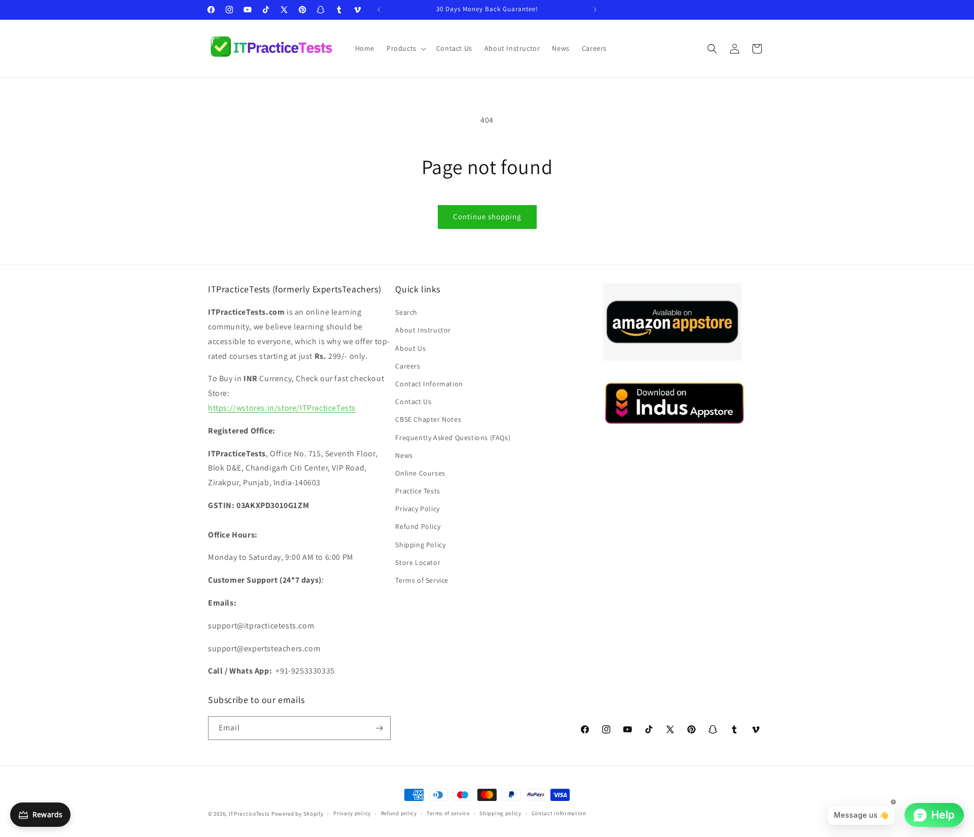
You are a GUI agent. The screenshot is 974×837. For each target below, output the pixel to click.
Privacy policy (352, 813)
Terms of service (448, 813)
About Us (410, 348)
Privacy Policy (417, 508)
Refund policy (399, 813)
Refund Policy (417, 526)
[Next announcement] (595, 9)
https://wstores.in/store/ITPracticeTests (282, 408)
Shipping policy (500, 813)
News (403, 455)
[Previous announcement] (379, 9)
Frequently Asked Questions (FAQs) (452, 437)
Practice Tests (417, 490)
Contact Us (413, 401)
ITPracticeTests (249, 813)
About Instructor (423, 329)
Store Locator (417, 562)
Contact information (559, 813)
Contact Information (429, 383)
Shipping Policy (420, 544)
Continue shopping (487, 216)
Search (406, 312)
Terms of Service (421, 580)
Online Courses (420, 473)
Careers (407, 366)
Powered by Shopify (297, 813)
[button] (405, 48)
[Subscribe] (379, 728)
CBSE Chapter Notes (428, 419)
